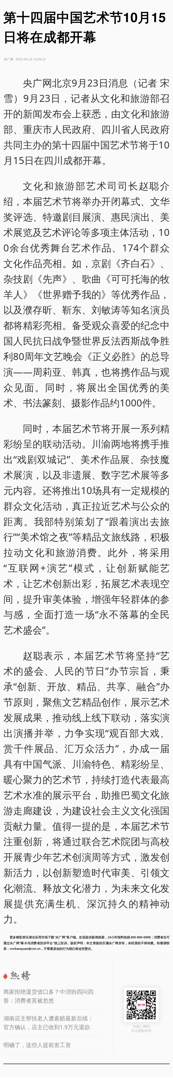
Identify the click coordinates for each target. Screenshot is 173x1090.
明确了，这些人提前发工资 (37, 1045)
